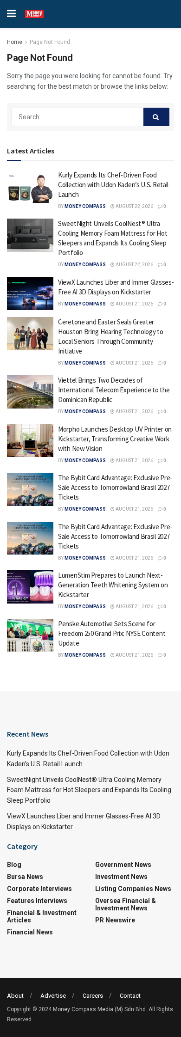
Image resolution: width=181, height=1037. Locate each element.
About (15, 995)
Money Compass (85, 206)
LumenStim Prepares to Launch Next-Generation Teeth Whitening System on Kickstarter (113, 585)
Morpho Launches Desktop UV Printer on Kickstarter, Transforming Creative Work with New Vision (115, 439)
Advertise (53, 995)
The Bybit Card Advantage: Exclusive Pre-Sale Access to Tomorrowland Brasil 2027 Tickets (115, 487)
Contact (130, 995)
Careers (93, 995)
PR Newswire (115, 920)
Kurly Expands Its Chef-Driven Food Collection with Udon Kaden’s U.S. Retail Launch (113, 185)
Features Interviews (37, 900)
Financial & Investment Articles (42, 916)
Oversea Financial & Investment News (125, 904)
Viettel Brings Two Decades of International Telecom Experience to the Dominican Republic (113, 390)
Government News (123, 864)
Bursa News (25, 876)
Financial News (30, 932)
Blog (14, 864)
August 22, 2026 (134, 206)
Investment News (121, 876)
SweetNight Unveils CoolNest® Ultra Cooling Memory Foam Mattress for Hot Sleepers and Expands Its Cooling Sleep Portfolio (89, 790)
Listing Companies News (133, 888)
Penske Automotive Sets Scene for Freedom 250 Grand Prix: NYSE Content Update (111, 633)
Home (14, 42)
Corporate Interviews (39, 888)
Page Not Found (50, 42)
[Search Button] (156, 117)
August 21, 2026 (134, 303)
